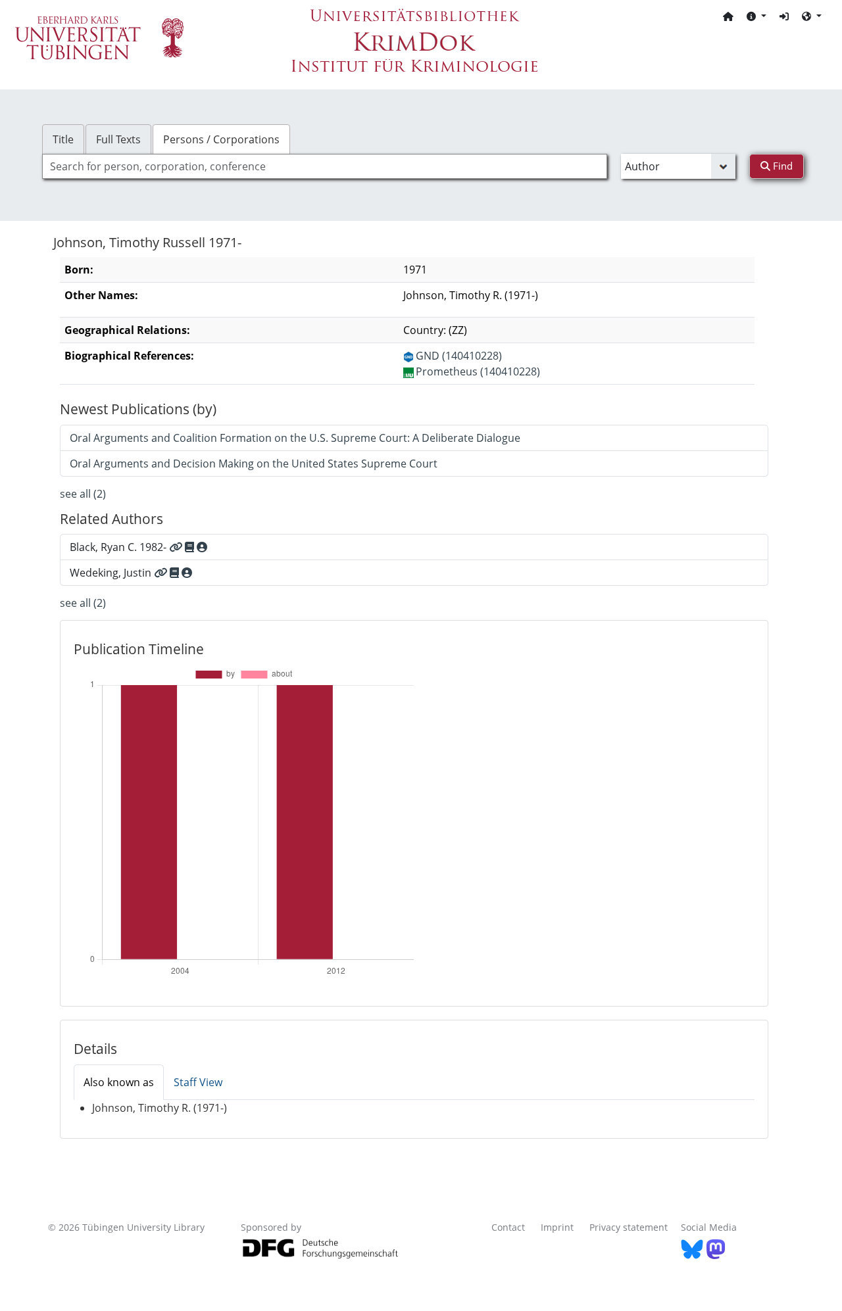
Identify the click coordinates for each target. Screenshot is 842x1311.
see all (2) (83, 494)
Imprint (557, 1227)
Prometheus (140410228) (478, 371)
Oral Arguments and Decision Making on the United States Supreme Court (253, 463)
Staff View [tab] (198, 1082)
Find (781, 165)
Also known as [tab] (119, 1082)
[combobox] (324, 166)
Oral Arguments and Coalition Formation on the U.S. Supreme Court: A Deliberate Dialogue (295, 438)
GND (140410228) (459, 355)
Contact (508, 1227)
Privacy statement (628, 1227)
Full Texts (118, 139)
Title (63, 139)
